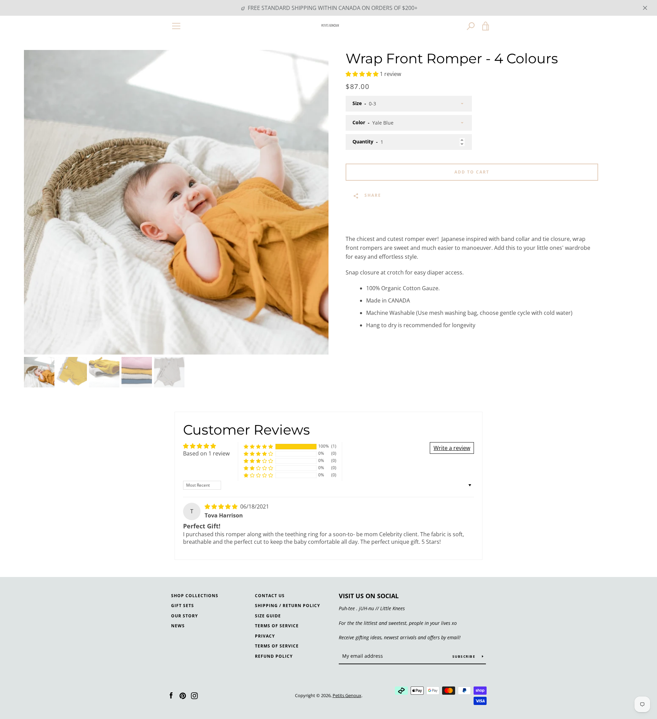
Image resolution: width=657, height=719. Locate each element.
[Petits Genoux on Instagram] (194, 695)
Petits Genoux (347, 695)
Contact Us (270, 596)
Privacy (265, 636)
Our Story (184, 616)
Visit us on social (369, 596)
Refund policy (274, 656)
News (178, 626)
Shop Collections (194, 596)
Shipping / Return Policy (287, 605)
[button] (363, 74)
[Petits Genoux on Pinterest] (182, 695)
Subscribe (464, 656)
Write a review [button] (452, 448)
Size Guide (268, 616)
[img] (222, 506)
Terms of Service (277, 626)
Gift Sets (182, 605)
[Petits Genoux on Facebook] (171, 695)
